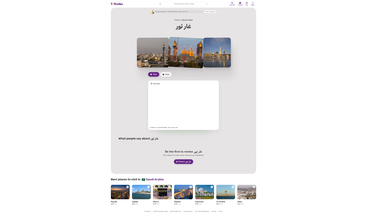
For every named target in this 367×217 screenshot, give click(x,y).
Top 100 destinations (202, 211)
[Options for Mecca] (169, 187)
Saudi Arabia (187, 20)
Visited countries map (160, 211)
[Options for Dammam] (212, 187)
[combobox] (183, 4)
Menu (253, 5)
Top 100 (232, 5)
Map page (156, 84)
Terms (221, 211)
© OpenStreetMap (162, 127)
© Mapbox (153, 127)
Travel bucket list (175, 211)
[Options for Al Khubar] (233, 187)
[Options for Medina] (190, 187)
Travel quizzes (188, 211)
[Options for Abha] (254, 187)
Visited (240, 5)
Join (246, 5)
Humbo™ (147, 211)
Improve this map (173, 127)
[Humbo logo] (117, 3)
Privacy (214, 211)
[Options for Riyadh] (127, 187)
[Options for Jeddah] (148, 187)
